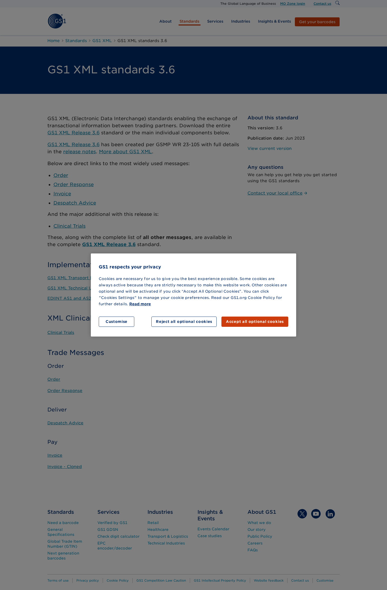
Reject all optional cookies (184, 321)
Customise (116, 321)
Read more (140, 304)
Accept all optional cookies (255, 321)
